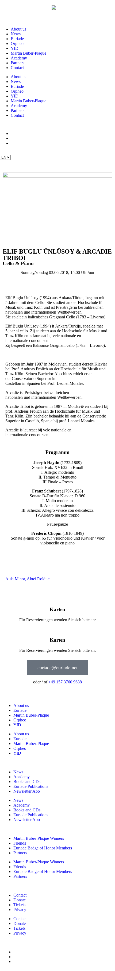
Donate (19, 900)
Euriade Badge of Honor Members (42, 848)
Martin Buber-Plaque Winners (38, 838)
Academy (19, 58)
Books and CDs (26, 781)
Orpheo (17, 43)
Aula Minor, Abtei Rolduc (27, 579)
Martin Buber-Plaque (28, 53)
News (16, 34)
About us (18, 29)
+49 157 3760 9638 (65, 682)
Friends (19, 843)
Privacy (19, 909)
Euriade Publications (30, 786)
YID (14, 48)
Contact (17, 67)
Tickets (19, 904)
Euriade (17, 38)
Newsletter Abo (26, 791)
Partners (17, 63)
